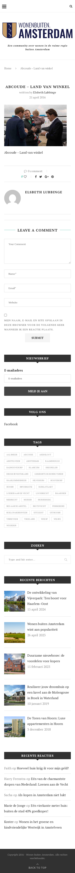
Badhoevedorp (14, 467)
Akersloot (45, 454)
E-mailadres (13, 370)
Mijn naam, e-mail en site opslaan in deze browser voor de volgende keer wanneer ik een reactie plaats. (34, 325)
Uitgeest (39, 512)
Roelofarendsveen (16, 512)
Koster (9, 822)
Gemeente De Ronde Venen (49, 474)
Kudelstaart (46, 487)
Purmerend (58, 506)
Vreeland (29, 519)
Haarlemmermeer (16, 480)
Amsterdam (32, 461)
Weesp (44, 519)
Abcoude (28, 454)
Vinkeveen (12, 519)
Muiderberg (44, 499)
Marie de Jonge (14, 805)
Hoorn (10, 487)
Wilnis (57, 519)
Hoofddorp (56, 480)
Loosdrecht (42, 493)
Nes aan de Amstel (16, 506)
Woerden (11, 525)
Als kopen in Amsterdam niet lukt (42, 795)
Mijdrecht (12, 499)
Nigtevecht (39, 506)
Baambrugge (52, 461)
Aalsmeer (11, 454)
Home (7, 68)
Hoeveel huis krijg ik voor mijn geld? (43, 768)
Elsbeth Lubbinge (44, 92)
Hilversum (38, 480)
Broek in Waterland (17, 474)
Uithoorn (55, 512)
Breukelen (52, 467)
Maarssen (60, 493)
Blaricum (34, 467)
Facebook (11, 424)
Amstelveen (13, 461)
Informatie (26, 487)
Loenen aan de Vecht (18, 493)
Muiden (28, 499)
